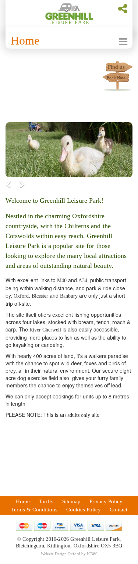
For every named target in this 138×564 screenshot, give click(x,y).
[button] (15, 184)
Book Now (116, 77)
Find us (116, 67)
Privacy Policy (106, 501)
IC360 (92, 553)
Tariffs (46, 501)
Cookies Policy (83, 509)
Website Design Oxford (60, 553)
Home (25, 40)
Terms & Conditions (34, 509)
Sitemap (71, 501)
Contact (118, 509)
